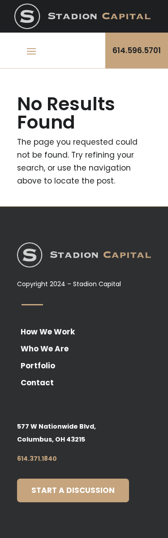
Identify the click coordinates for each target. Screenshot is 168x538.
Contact (37, 382)
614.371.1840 (37, 458)
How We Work (48, 331)
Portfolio (38, 365)
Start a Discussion (73, 490)
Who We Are (45, 348)
